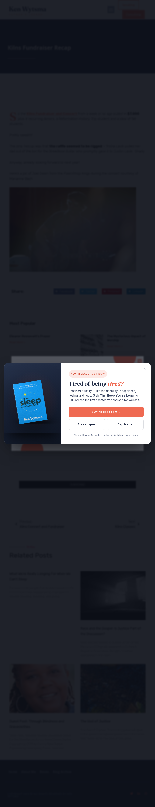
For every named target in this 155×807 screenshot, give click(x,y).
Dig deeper (125, 424)
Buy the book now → (106, 412)
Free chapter (87, 424)
